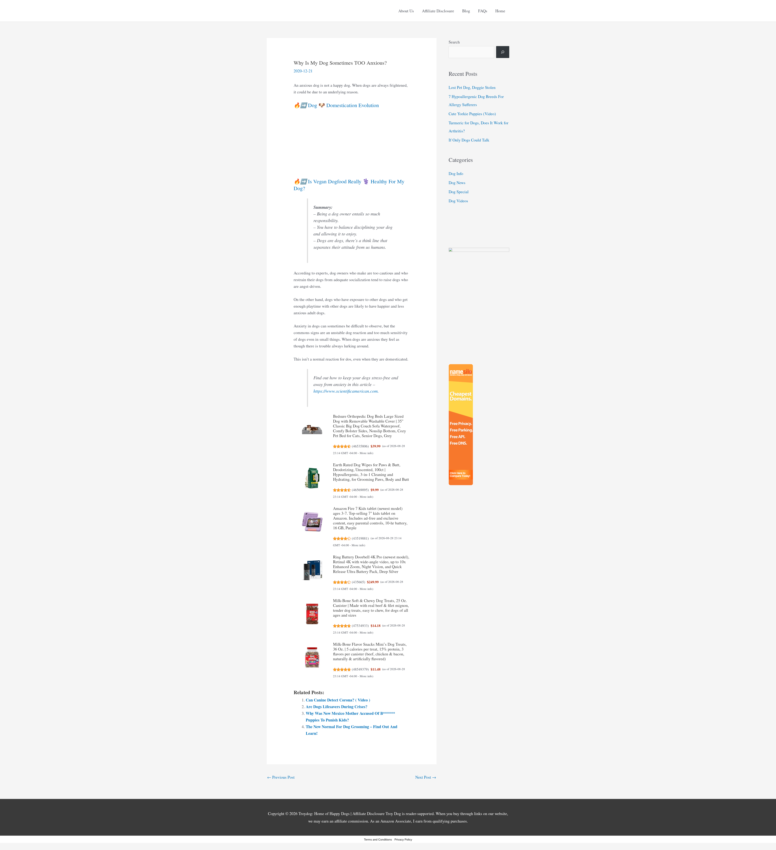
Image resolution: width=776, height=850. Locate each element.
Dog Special (459, 191)
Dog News (457, 182)
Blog (466, 11)
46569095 (360, 489)
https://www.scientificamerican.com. (346, 391)
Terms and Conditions (378, 839)
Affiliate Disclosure (438, 11)
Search (454, 42)
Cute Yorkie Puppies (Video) (472, 113)
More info (366, 453)
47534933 (360, 625)
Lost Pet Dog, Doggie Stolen (472, 87)
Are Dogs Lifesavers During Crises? (336, 707)
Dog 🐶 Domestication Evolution (336, 105)
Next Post (425, 777)
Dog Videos (458, 201)
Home (500, 11)
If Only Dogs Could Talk (469, 140)
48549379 (360, 669)
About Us (406, 11)
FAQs (482, 11)
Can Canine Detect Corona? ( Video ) (338, 700)
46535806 (360, 446)
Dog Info (456, 173)
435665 (358, 581)
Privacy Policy (403, 839)
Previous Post (281, 777)
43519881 (360, 538)
